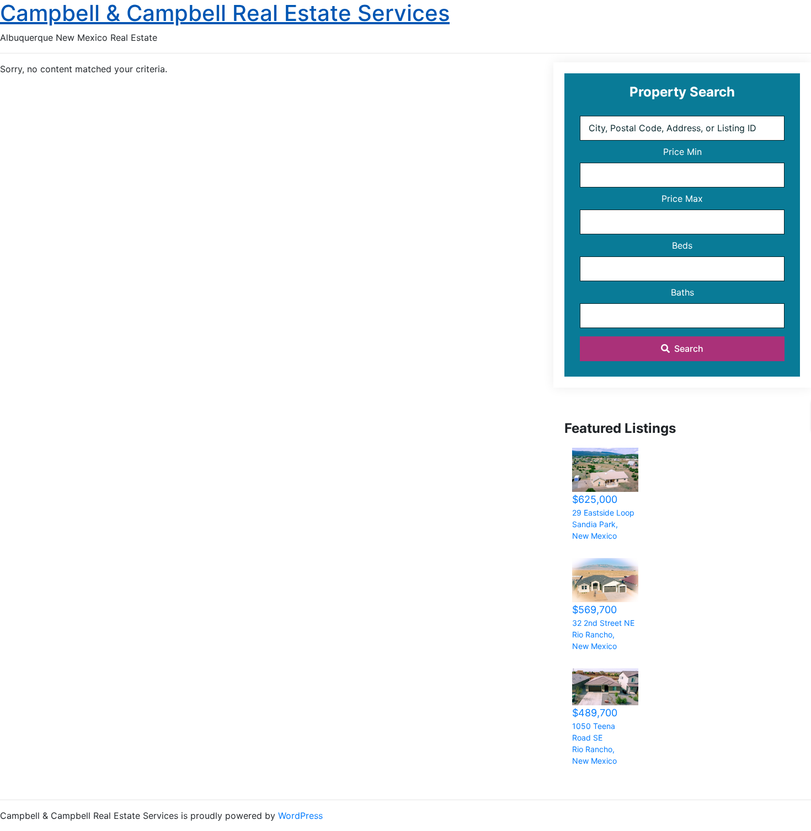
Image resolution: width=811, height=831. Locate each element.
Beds (682, 245)
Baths (682, 292)
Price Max (682, 198)
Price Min (682, 151)
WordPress (300, 815)
